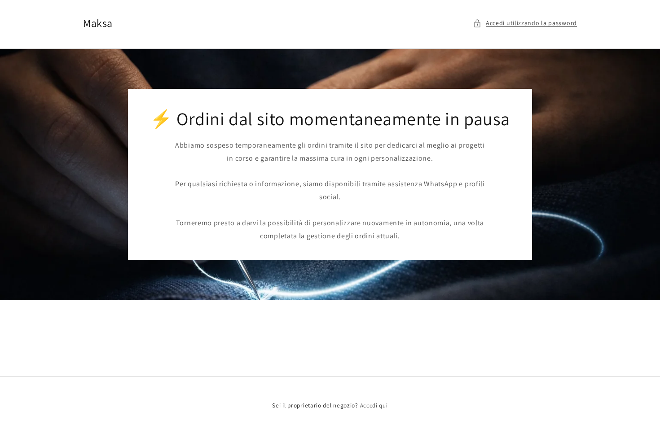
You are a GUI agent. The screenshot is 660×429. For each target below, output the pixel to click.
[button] (525, 23)
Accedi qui (374, 405)
